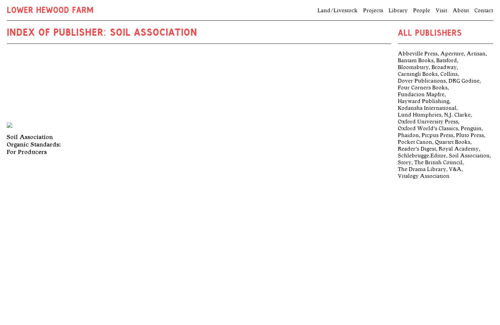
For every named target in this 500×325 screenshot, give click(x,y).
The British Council (438, 162)
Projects (373, 10)
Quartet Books (452, 142)
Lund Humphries (419, 115)
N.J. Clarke (457, 115)
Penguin (471, 128)
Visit (441, 10)
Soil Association (469, 155)
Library (398, 10)
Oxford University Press (428, 121)
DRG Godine (464, 81)
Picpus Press (437, 135)
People (421, 10)
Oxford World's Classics (428, 128)
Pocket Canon (415, 142)
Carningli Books (418, 74)
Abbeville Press (418, 53)
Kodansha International (427, 108)
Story (405, 162)
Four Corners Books (423, 87)
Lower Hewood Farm (50, 11)
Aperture (452, 53)
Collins (449, 74)
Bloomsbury (413, 67)
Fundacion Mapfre (421, 94)
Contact (483, 10)
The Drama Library (422, 169)
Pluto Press (470, 135)
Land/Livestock (338, 10)
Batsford (446, 60)
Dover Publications (422, 81)
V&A (455, 169)
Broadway (444, 67)
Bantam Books (416, 60)
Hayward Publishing (423, 101)
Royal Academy (459, 149)
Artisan (476, 53)
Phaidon (408, 135)
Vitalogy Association (424, 176)
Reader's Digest (417, 149)
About (461, 10)
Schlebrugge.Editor (422, 155)
